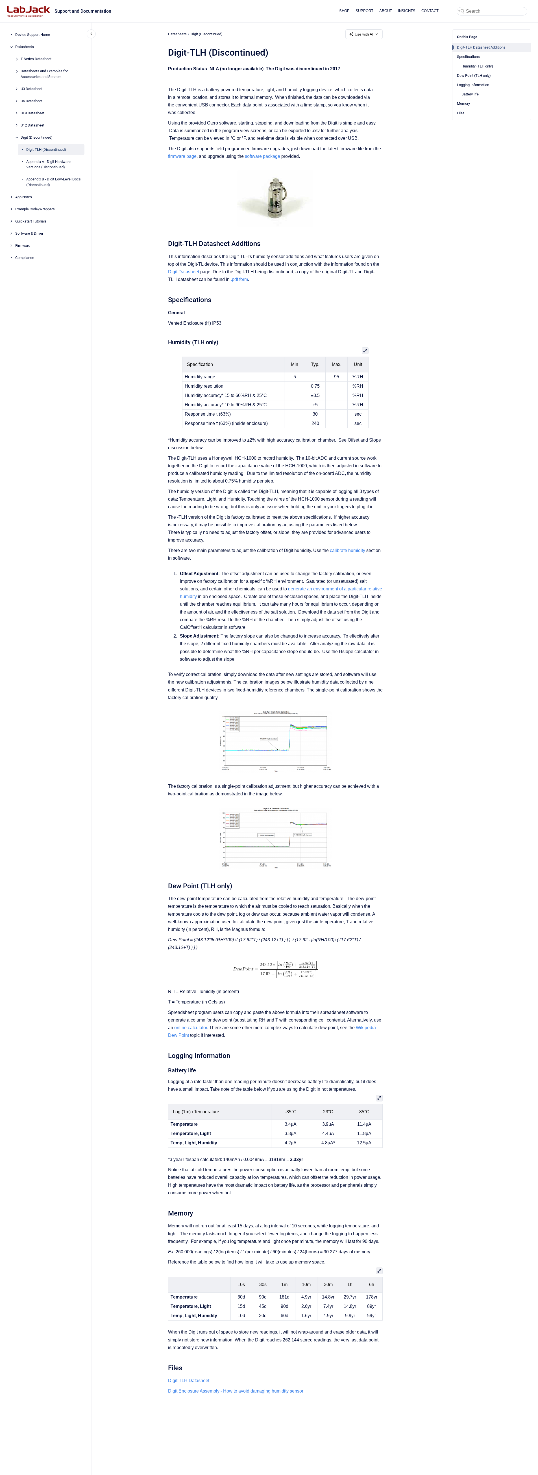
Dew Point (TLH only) (474, 75)
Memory (463, 103)
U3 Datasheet (31, 89)
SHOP (344, 11)
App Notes (23, 197)
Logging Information (473, 85)
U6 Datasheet (31, 101)
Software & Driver (29, 233)
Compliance (24, 258)
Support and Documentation (83, 11)
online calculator (190, 1027)
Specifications (468, 56)
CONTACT (430, 11)
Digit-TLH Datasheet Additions (481, 47)
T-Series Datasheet (36, 59)
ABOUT (385, 11)
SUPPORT (364, 11)
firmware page (182, 156)
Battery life (470, 94)
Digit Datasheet (183, 271)
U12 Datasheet (32, 125)
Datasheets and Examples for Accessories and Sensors (44, 74)
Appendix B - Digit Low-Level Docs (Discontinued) (53, 182)
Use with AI (364, 34)
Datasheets (24, 47)
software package (262, 156)
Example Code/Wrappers (35, 209)
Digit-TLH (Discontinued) (46, 149)
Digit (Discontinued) (37, 137)
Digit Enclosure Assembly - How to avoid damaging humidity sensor (235, 1391)
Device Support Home (32, 35)
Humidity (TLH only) (477, 66)
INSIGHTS (406, 11)
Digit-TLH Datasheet (188, 1380)
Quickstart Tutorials (31, 221)
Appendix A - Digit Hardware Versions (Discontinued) (48, 164)
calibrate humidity (347, 550)
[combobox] (492, 11)
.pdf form (239, 279)
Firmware (22, 245)
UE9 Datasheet (32, 113)
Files (461, 113)
